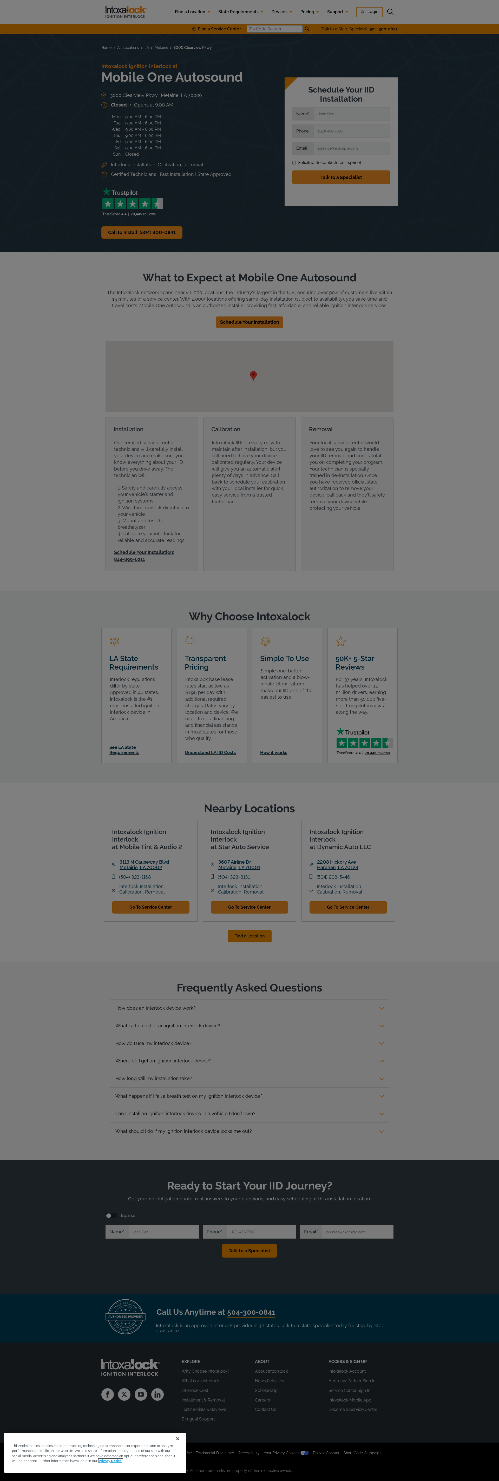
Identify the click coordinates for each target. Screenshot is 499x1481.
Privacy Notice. (110, 1461)
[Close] (177, 1438)
